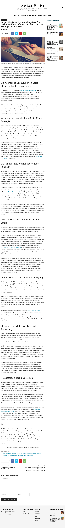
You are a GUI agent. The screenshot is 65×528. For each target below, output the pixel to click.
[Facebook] (12, 33)
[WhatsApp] (24, 33)
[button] (62, 7)
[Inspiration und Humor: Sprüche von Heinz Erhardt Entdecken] (62, 512)
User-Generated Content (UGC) (35, 311)
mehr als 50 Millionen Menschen (28, 90)
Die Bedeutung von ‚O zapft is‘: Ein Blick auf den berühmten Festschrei (55, 520)
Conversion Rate (5, 340)
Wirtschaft (4, 19)
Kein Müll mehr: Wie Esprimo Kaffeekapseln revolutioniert (18, 455)
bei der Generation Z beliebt (15, 192)
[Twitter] (16, 33)
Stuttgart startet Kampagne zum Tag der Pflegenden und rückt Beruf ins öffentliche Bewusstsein (52, 26)
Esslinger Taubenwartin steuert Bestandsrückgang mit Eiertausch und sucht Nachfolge (52, 50)
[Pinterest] (20, 33)
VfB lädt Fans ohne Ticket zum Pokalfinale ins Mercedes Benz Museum (52, 35)
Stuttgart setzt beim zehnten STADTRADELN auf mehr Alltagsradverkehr (52, 58)
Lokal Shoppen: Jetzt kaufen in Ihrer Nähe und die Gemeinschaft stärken (22, 453)
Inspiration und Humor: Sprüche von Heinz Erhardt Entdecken (54, 513)
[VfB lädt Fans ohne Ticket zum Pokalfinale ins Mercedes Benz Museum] (61, 34)
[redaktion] (2, 29)
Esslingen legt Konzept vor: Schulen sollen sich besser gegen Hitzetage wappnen (52, 42)
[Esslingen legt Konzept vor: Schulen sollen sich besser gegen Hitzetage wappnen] (61, 42)
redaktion (5, 29)
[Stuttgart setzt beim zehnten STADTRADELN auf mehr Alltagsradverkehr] (61, 58)
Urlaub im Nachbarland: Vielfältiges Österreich (8, 468)
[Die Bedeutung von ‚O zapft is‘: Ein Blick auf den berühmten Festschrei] (62, 518)
